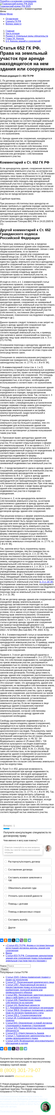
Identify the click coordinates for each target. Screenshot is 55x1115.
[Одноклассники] (5, 940)
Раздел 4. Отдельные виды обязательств (27, 36)
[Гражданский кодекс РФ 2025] (16, 4)
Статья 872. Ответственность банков (25, 1033)
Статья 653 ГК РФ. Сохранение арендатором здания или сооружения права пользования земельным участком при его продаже (29, 958)
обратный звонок (23, 1076)
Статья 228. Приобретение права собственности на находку (23, 1001)
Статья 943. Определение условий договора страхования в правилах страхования (29, 1024)
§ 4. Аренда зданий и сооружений (23, 41)
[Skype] (17, 940)
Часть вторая (13, 33)
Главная (10, 31)
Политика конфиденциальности (16, 1111)
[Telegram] (29, 940)
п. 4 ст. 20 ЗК (46, 582)
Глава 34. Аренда (15, 38)
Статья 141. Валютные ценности (23, 1005)
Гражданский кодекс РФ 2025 (15, 6)
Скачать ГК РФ (13, 21)
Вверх (9, 953)
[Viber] (21, 940)
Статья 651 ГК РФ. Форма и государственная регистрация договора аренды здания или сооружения (30, 948)
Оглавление (12, 19)
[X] (13, 940)
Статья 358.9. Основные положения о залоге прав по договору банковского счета (29, 1011)
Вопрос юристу (13, 24)
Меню (3, 14)
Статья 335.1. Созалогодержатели (23, 1015)
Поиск (3, 966)
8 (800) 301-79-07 (20, 1070)
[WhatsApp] (25, 940)
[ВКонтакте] (1, 940)
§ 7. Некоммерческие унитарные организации (30, 1007)
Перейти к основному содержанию (18, 1)
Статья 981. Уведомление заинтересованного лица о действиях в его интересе (30, 996)
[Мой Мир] (9, 940)
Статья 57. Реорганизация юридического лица (30, 982)
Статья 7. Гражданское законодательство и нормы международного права (28, 1036)
